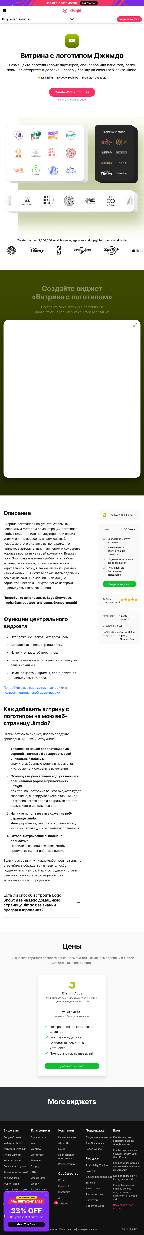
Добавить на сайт (72, 1066)
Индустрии (92, 1199)
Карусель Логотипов (16, 19)
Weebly (35, 1183)
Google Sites (38, 1177)
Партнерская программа (66, 1156)
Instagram (64, 1191)
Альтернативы (94, 1194)
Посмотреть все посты (123, 1206)
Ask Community (95, 1143)
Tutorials (91, 1182)
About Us (63, 1143)
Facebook (64, 1186)
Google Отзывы (13, 1137)
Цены (61, 1148)
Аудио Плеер (11, 1183)
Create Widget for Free (72, 92)
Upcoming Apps (95, 1205)
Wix (33, 1143)
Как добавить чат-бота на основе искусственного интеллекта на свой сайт (125, 1192)
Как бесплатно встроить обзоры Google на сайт (123, 1141)
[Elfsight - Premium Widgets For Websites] (72, 10)
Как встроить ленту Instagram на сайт (125, 1177)
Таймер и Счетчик (15, 1148)
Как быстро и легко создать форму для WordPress (125, 1154)
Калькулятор (11, 1177)
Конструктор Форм (15, 1189)
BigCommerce (39, 1189)
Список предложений (99, 1176)
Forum (61, 1180)
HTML (34, 1172)
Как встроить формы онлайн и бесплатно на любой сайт (126, 1166)
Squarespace (38, 1137)
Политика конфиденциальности (78, 1229)
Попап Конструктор (15, 1166)
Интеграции (93, 1188)
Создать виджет (129, 19)
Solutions (91, 1170)
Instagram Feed (13, 1143)
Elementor (36, 1160)
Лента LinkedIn (12, 1154)
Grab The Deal (26, 1224)
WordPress (37, 1154)
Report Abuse (94, 1148)
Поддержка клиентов (99, 1137)
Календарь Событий (16, 1172)
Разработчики (66, 1163)
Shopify (35, 1166)
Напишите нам (67, 1137)
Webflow (36, 1148)
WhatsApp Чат (12, 1160)
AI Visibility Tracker (97, 1165)
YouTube (63, 1203)
